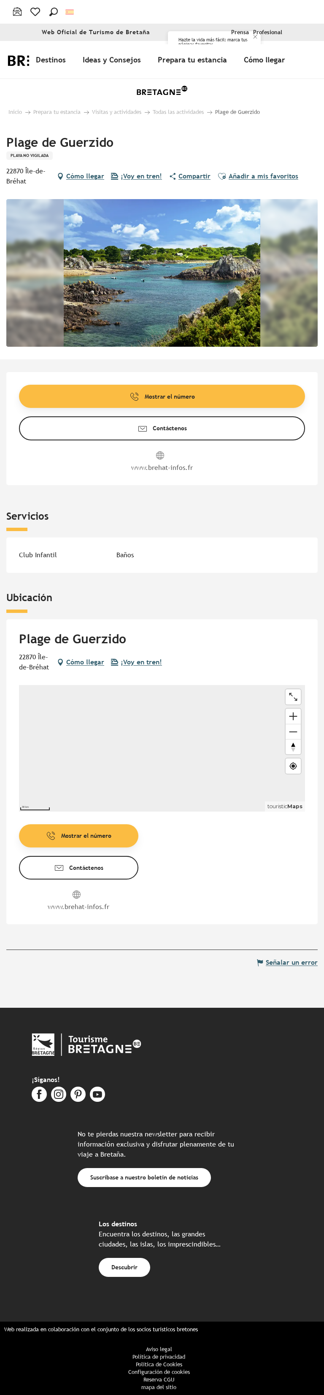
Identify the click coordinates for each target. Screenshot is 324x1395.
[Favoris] (36, 12)
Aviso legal (159, 1349)
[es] (70, 12)
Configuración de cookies (159, 1372)
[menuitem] (52, 59)
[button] (53, 11)
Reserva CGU (158, 1379)
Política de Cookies (159, 1364)
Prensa (240, 32)
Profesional (267, 32)
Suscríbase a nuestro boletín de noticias (144, 1177)
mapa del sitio (158, 1387)
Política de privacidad (158, 1357)
